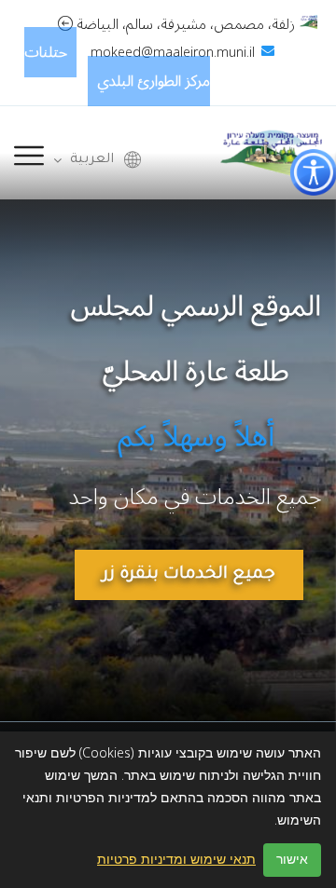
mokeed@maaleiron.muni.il (173, 52)
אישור (292, 859)
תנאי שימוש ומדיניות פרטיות (176, 860)
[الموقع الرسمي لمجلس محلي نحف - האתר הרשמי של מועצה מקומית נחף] (271, 152)
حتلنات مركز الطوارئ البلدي (117, 66)
